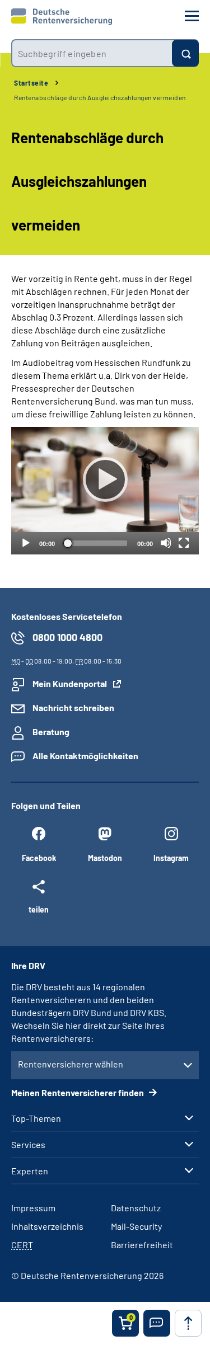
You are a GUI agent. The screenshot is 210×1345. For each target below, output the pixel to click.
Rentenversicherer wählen (70, 1064)
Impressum (33, 1207)
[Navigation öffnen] (192, 16)
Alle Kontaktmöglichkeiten (85, 755)
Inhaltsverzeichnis (47, 1226)
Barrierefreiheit (142, 1244)
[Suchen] (185, 53)
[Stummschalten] (166, 543)
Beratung (50, 731)
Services (28, 1144)
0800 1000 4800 (67, 637)
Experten (29, 1171)
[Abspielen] (105, 479)
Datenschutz (136, 1207)
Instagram (171, 858)
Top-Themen (36, 1118)
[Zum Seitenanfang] (188, 1323)
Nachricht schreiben (73, 707)
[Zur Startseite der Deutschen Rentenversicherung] (61, 16)
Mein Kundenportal (69, 683)
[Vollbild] (184, 543)
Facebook (39, 858)
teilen (39, 909)
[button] (156, 1323)
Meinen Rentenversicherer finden (78, 1092)
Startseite (31, 83)
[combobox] (91, 53)
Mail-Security (136, 1226)
